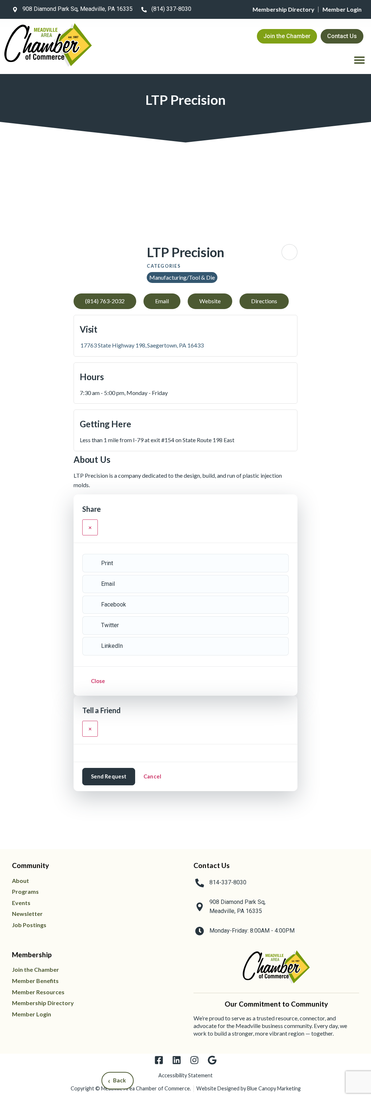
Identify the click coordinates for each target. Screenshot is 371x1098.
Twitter (110, 625)
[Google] (212, 1060)
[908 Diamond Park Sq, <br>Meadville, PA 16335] (199, 906)
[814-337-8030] (199, 883)
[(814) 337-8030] (143, 9)
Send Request (109, 776)
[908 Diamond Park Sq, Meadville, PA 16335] (14, 9)
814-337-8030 (227, 882)
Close (98, 681)
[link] (71, 9)
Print (107, 563)
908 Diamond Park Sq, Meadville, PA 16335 (77, 8)
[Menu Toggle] (359, 60)
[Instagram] (194, 1060)
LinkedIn (112, 645)
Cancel (152, 776)
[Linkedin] (176, 1060)
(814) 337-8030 (171, 8)
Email (108, 583)
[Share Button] (289, 252)
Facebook (113, 604)
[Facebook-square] (159, 1060)
